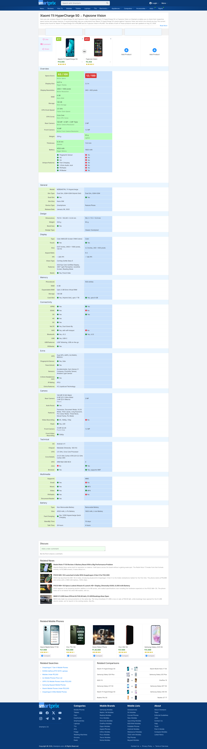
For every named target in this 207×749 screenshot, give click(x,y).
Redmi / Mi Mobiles (106, 712)
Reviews (51, 8)
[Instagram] (40, 718)
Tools (156, 726)
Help (156, 723)
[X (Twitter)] (53, 713)
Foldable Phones (133, 726)
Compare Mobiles (160, 732)
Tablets (78, 8)
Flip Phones (131, 737)
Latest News (158, 735)
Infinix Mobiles (105, 732)
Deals (76, 740)
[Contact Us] (40, 713)
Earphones (77, 718)
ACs (75, 729)
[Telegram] (47, 718)
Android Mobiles (133, 729)
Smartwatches (79, 721)
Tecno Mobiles (105, 737)
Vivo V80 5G (123, 647)
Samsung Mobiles (106, 710)
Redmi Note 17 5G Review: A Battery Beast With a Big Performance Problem (83, 565)
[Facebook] (47, 713)
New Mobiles (132, 718)
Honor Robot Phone (99, 647)
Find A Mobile (159, 729)
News (42, 8)
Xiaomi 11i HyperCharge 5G (68, 59)
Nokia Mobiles (105, 740)
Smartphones (132, 710)
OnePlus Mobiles (106, 723)
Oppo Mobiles (105, 726)
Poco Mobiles (105, 735)
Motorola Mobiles (106, 721)
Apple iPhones (105, 729)
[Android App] (60, 718)
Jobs (156, 718)
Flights (160, 8)
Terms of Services (161, 746)
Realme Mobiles (105, 715)
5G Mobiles (131, 712)
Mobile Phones (79, 710)
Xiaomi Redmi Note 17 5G (49, 647)
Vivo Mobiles (104, 718)
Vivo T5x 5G (71, 647)
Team (156, 712)
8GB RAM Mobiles (134, 723)
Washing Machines (80, 735)
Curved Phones (132, 715)
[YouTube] (60, 713)
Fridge (76, 732)
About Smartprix (160, 710)
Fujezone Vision (91, 59)
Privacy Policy (147, 746)
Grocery (77, 737)
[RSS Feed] (53, 718)
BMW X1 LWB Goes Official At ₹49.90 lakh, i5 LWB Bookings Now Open (81, 596)
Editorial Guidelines (161, 715)
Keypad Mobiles (133, 740)
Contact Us (158, 721)
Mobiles (69, 8)
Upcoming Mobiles (134, 721)
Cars (75, 715)
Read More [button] (163, 25)
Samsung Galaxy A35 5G (154, 647)
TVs (95, 8)
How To (60, 8)
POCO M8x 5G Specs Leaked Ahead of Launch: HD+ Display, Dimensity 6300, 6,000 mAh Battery (91, 586)
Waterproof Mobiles (134, 732)
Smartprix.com (58, 746)
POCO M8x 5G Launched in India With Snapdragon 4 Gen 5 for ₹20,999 (81, 575)
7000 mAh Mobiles (134, 735)
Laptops (87, 8)
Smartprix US (44, 727)
